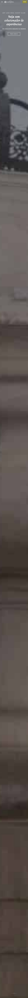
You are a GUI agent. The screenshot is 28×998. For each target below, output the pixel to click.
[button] (12, 993)
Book (24, 2)
